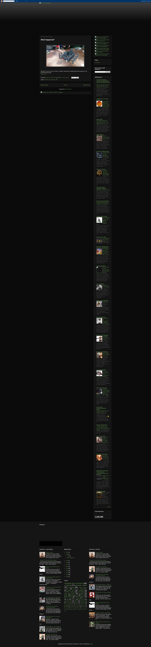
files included (69, 602)
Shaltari (81, 609)
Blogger (91, 643)
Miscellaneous (52, 79)
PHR (82, 595)
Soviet (85, 609)
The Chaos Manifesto (102, 454)
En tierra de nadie (101, 237)
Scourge (66, 605)
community (77, 598)
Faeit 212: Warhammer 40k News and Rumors (102, 247)
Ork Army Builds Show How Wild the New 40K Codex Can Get (102, 86)
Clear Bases (105, 301)
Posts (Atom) (68, 89)
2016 (67, 566)
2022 (67, 552)
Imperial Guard (83, 600)
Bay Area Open (68, 598)
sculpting (67, 585)
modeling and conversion (73, 583)
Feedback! (97, 62)
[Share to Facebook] (76, 77)
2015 (67, 568)
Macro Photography (68, 603)
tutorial (71, 587)
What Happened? (48, 40)
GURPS (46, 79)
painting (81, 590)
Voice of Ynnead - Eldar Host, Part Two (106, 137)
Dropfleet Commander (75, 606)
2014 (67, 570)
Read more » (44, 74)
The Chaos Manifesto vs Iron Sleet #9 (106, 457)
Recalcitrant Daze (101, 317)
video (67, 599)
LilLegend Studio (101, 369)
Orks (69, 609)
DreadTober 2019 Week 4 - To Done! (106, 338)
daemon (81, 593)
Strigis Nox (72, 607)
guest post (71, 590)
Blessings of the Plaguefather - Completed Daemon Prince (106, 321)
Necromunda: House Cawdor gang (106, 354)
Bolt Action (66, 606)
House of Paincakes (101, 425)
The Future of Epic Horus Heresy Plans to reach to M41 (106, 252)
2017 (67, 564)
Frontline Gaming (69, 592)
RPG (57, 79)
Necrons (66, 607)
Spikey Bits (99, 119)
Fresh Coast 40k (100, 436)
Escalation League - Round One (103, 612)
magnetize (82, 602)
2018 (67, 562)
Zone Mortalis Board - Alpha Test (53, 597)
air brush (85, 598)
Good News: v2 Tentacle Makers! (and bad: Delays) (53, 588)
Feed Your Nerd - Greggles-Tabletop (101, 188)
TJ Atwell (72, 605)
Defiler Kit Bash (49, 552)
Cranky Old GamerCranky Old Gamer (101, 408)
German (83, 606)
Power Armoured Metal (102, 201)
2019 (67, 560)
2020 (67, 554)
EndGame (73, 599)
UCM (78, 607)
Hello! (104, 492)
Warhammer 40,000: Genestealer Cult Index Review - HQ (106, 440)
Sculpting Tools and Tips (51, 634)
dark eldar (83, 605)
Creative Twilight (100, 266)
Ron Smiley (77, 609)
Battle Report (68, 596)
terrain (66, 595)
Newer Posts (44, 85)
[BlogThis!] (73, 77)
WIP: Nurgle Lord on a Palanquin (53, 626)
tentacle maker (81, 585)
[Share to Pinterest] (78, 77)
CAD (77, 603)
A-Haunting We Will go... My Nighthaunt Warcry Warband (106, 220)
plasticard (76, 602)
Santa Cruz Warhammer (102, 151)
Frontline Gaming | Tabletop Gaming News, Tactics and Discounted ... (102, 81)
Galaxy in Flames (101, 169)
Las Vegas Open (68, 600)
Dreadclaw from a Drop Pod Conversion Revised (52, 607)
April (68, 556)
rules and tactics (69, 593)
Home (65, 85)
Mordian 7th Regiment (102, 335)
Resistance (82, 603)
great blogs (81, 592)
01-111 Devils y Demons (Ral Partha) (106, 240)
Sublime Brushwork (101, 216)
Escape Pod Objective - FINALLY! (103, 584)
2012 (67, 574)
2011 (67, 576)
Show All (108, 506)
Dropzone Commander (80, 589)
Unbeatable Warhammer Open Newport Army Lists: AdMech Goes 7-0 (102, 122)
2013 (67, 572)
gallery (75, 600)
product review (81, 599)
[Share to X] (75, 77)
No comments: (65, 77)
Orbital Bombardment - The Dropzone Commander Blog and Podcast (102, 472)
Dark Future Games (101, 387)
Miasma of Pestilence (102, 351)
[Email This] (72, 77)
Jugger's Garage (100, 491)
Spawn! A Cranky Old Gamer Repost (48, 560)
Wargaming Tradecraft (102, 300)
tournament (74, 595)
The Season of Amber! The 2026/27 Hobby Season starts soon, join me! (106, 104)
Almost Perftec (100, 284)
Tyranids (77, 605)
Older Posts (86, 85)
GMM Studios (100, 134)
